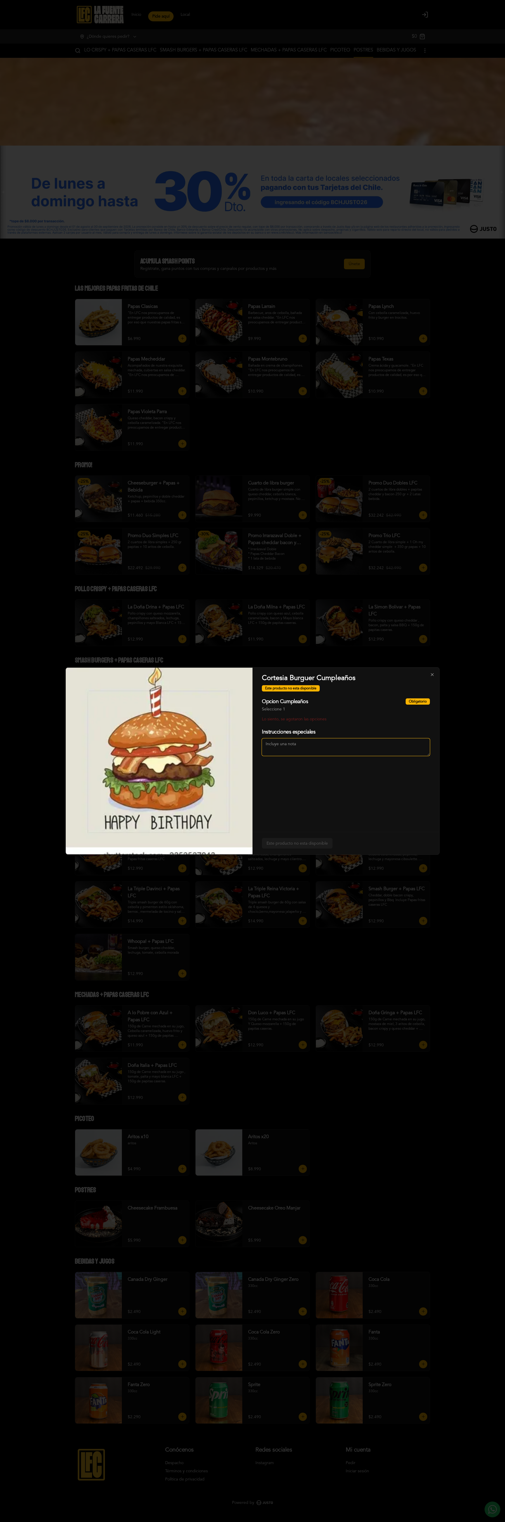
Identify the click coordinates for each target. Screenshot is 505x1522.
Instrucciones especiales (288, 732)
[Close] (432, 674)
